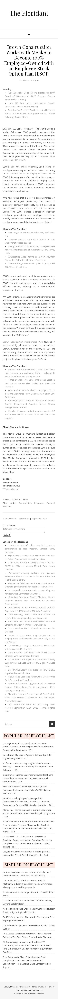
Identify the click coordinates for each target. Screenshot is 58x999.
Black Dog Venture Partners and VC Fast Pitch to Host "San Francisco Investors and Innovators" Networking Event (30, 697)
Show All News (10, 518)
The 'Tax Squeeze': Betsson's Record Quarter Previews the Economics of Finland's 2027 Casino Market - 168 (26, 790)
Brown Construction (13, 341)
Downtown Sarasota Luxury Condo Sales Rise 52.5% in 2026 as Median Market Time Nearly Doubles (30, 566)
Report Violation (39, 518)
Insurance (39, 503)
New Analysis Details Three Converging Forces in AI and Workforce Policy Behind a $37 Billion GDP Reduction (30, 393)
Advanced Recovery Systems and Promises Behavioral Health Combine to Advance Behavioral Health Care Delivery (30, 576)
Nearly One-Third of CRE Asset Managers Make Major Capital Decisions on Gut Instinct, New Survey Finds (30, 250)
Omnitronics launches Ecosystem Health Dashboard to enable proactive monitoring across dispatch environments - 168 (28, 778)
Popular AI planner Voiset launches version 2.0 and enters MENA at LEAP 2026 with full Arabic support (30, 414)
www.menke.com (37, 468)
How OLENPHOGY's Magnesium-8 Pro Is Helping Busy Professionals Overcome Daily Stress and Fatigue (30, 638)
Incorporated (30, 341)
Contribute (26, 990)
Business (7, 506)
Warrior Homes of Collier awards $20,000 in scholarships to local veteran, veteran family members (30, 548)
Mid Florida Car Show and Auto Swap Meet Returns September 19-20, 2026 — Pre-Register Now (30, 708)
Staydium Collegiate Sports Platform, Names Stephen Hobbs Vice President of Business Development (30, 600)
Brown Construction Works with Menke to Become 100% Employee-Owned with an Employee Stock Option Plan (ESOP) (29, 60)
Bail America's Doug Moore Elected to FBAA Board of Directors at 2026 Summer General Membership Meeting (30, 96)
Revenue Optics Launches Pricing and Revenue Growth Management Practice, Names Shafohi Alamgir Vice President (30, 404)
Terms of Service (39, 986)
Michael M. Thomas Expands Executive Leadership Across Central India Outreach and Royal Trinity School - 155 (29, 813)
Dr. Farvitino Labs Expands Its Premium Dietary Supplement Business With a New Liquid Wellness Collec (30, 663)
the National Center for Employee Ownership (29, 173)
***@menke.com (11, 489)
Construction (25, 503)
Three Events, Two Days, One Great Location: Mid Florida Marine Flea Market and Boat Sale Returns (30, 383)
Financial (51, 503)
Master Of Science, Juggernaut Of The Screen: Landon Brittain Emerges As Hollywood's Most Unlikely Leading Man (30, 687)
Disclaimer (24, 518)
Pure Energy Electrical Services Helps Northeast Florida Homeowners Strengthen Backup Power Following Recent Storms (30, 113)
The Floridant (29, 13)
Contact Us (37, 990)
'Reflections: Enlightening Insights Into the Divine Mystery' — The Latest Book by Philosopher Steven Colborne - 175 (28, 766)
